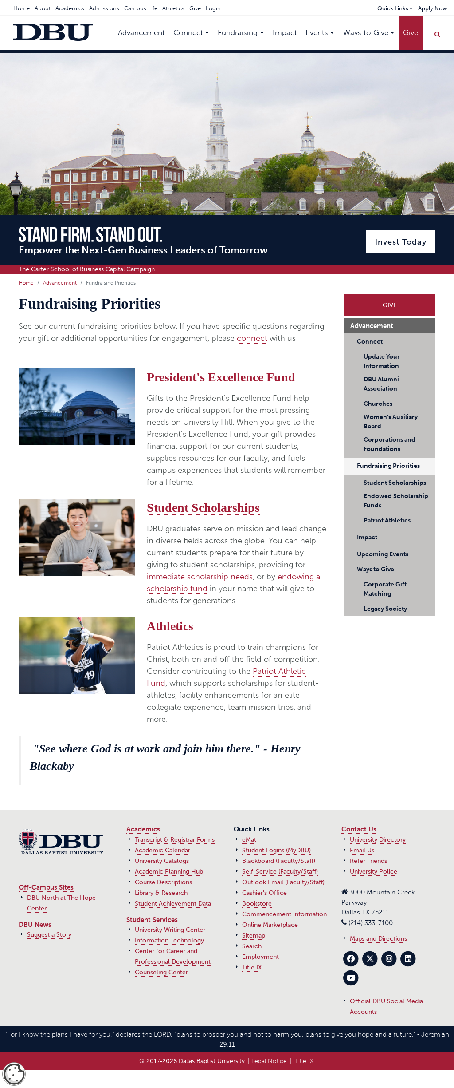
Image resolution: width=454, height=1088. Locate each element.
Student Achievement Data (173, 903)
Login (213, 8)
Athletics (173, 8)
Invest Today (401, 242)
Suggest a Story (49, 934)
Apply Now (432, 8)
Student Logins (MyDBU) (276, 850)
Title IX (252, 967)
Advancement (60, 283)
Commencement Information (284, 914)
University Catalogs (162, 861)
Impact (285, 32)
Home (21, 8)
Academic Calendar (162, 850)
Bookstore (257, 903)
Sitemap (253, 935)
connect (252, 338)
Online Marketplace (270, 925)
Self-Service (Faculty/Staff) (280, 871)
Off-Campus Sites (46, 887)
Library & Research (161, 893)
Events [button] (316, 32)
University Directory (378, 839)
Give (195, 8)
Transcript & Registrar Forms (175, 839)
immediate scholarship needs (200, 577)
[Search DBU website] (437, 33)
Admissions (104, 8)
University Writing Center (170, 930)
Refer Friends (368, 861)
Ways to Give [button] (365, 32)
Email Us (362, 850)
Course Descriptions (163, 882)
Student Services (152, 920)
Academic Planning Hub (169, 871)
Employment (260, 957)
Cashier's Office (264, 893)
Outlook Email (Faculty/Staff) (283, 882)
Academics (69, 8)
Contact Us (358, 829)
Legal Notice (269, 1061)
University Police (373, 871)
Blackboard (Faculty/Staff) (278, 861)
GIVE (390, 303)
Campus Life (140, 8)
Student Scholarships (203, 507)
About (43, 8)
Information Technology (169, 940)
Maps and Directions (378, 938)
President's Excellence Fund (221, 377)
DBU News (35, 925)
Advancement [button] (141, 32)
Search (252, 946)
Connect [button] (188, 32)
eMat (249, 839)
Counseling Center (161, 972)
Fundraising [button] (238, 32)
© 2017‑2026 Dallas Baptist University (192, 1061)
